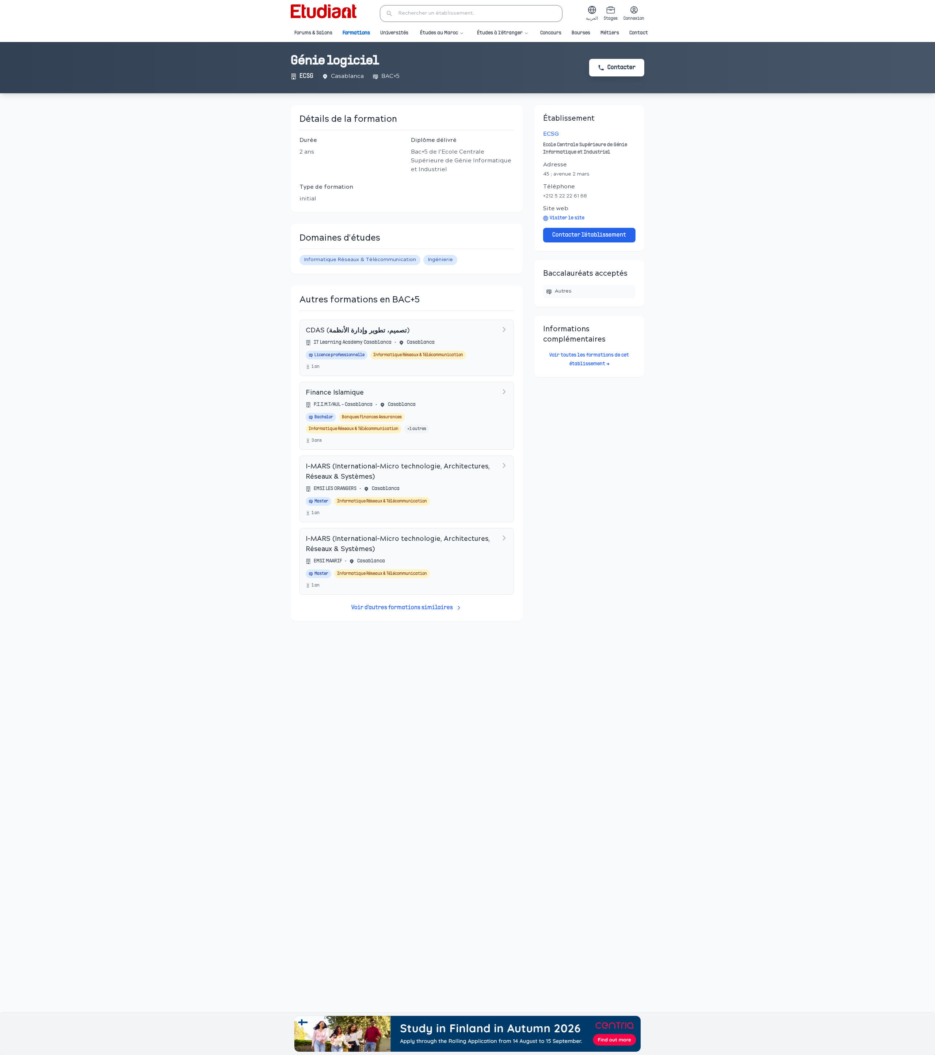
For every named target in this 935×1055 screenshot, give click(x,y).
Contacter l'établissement (589, 235)
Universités (394, 33)
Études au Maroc (439, 33)
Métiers (609, 33)
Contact (638, 33)
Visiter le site (567, 218)
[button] (471, 13)
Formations (356, 33)
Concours (550, 33)
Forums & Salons (313, 33)
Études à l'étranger (500, 33)
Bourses (581, 33)
